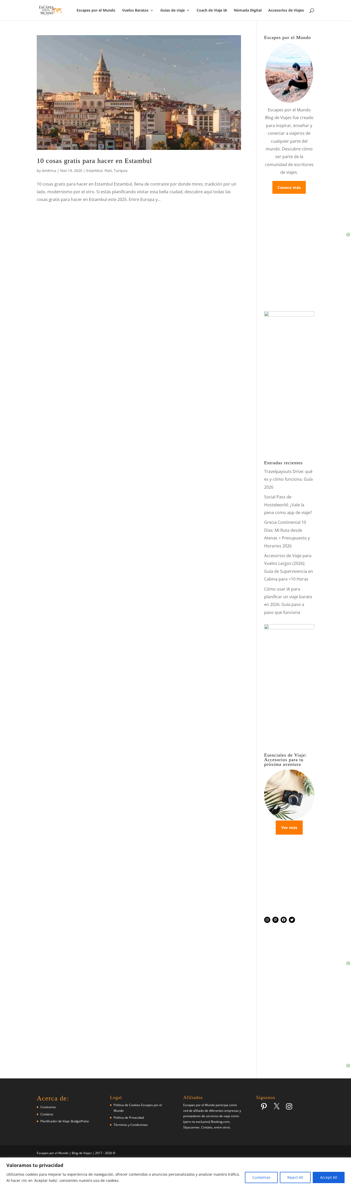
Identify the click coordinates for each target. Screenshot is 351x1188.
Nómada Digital (248, 10)
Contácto (46, 1114)
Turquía (120, 170)
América (49, 170)
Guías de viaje (172, 10)
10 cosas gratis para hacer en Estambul (94, 161)
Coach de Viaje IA (212, 10)
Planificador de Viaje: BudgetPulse (64, 1121)
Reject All (295, 1177)
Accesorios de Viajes (286, 10)
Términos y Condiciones (131, 1125)
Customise (261, 1177)
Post (108, 170)
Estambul (94, 170)
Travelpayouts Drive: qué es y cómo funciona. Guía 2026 (288, 479)
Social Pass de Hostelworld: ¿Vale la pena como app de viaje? (288, 504)
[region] (175, 1172)
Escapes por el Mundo (96, 10)
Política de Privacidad (129, 1117)
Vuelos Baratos (135, 10)
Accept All (328, 1177)
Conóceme (48, 1107)
